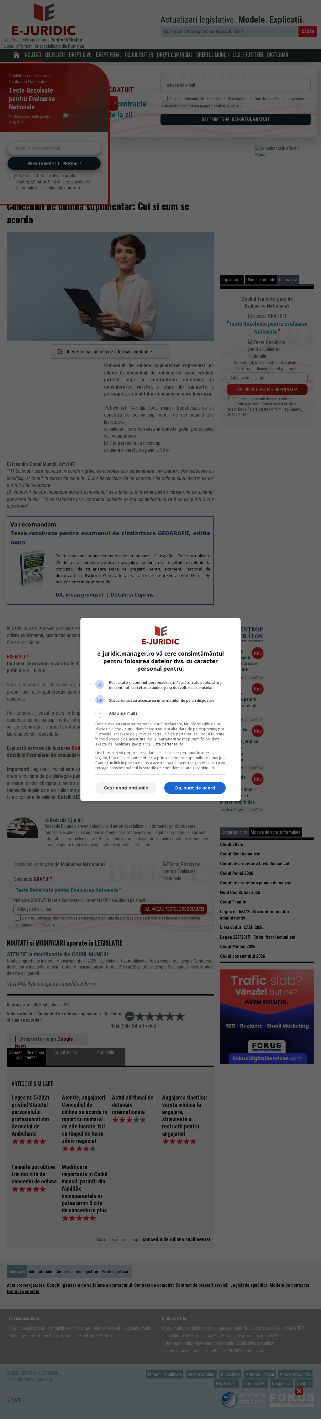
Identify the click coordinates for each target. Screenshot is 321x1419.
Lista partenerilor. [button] (168, 744)
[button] (160, 713)
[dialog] (160, 709)
